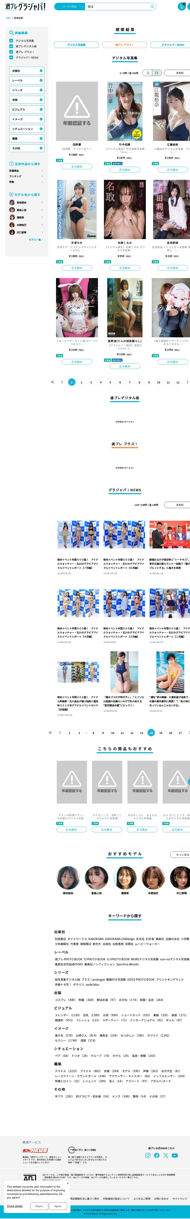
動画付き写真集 (116, 979)
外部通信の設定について (116, 1198)
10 (158, 382)
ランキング (15, 176)
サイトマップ (180, 1198)
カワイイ (159, 1035)
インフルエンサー (170, 1076)
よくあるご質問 (141, 1198)
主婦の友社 (172, 939)
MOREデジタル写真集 (145, 959)
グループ (101, 1056)
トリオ (80, 1056)
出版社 (16, 70)
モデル (132, 1071)
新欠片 (97, 944)
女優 (112, 1071)
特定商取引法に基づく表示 (84, 1198)
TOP (8, 18)
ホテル (121, 1056)
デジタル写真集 (25, 40)
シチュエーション (22, 129)
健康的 (64, 1020)
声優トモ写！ (63, 984)
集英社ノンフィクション (99, 964)
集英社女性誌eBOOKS (69, 964)
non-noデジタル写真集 (174, 959)
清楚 (88, 1040)
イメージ (17, 119)
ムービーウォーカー (147, 944)
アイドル (91, 1071)
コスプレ (66, 1000)
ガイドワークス (77, 939)
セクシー (67, 1040)
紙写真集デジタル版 (67, 979)
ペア (62, 1056)
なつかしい (133, 1035)
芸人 (116, 1081)
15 (160, 733)
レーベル (17, 80)
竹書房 (74, 944)
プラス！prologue (93, 979)
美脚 (161, 1015)
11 (168, 382)
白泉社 (107, 944)
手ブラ (64, 1096)
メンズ (121, 1096)
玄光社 (140, 939)
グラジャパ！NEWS (27, 57)
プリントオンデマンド (170, 979)
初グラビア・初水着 (93, 1096)
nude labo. (93, 984)
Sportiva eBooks (128, 964)
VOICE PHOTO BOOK (141, 979)
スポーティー (115, 1020)
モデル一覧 (35, 239)
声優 (151, 1071)
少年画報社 (62, 944)
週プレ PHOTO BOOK (68, 959)
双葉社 (129, 944)
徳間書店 (85, 944)
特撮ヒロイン (68, 1081)
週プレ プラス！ (25, 52)
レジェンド (95, 1081)
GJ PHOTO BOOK (118, 959)
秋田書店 (60, 939)
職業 (14, 138)
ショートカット (136, 1015)
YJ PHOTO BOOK (95, 959)
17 (180, 733)
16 (170, 733)
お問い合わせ (161, 1198)
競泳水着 (107, 1000)
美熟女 (109, 1035)
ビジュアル (18, 109)
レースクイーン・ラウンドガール (81, 1076)
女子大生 (171, 1071)
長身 (179, 1015)
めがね (128, 1000)
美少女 (64, 1035)
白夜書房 (118, 944)
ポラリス (78, 984)
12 (177, 382)
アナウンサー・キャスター (130, 1076)
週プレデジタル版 (26, 46)
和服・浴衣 (152, 1000)
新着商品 (14, 170)
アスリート (137, 1081)
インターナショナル (147, 1020)
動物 (140, 1096)
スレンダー (68, 1015)
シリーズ (17, 90)
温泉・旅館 (144, 1056)
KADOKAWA (96, 939)
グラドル (67, 1071)
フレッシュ (88, 1020)
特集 (11, 182)
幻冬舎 (150, 939)
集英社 (160, 939)
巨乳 (92, 1015)
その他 (16, 148)
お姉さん (87, 1035)
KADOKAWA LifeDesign (120, 939)
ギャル (175, 1020)
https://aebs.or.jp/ (51, 1180)
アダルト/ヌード (160, 1081)
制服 (87, 1000)
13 (141, 733)
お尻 (111, 1015)
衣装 (14, 100)
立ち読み (77, 166)
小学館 (185, 939)
